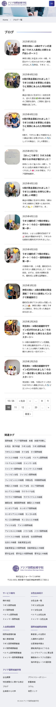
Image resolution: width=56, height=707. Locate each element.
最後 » (28, 414)
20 (36, 407)
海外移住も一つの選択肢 (41, 662)
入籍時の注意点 (37, 638)
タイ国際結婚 (8, 609)
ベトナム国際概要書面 (12, 652)
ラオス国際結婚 (9, 605)
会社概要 (6, 677)
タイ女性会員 (36, 609)
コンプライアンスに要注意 (42, 652)
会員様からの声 (9, 691)
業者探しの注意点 (38, 634)
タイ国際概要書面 (10, 648)
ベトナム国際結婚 (10, 614)
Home (5, 19)
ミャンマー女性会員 (39, 619)
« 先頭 (22, 401)
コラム (31, 686)
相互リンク (32, 691)
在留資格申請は (37, 643)
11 (15, 407)
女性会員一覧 (36, 600)
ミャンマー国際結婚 (11, 619)
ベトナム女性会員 (38, 614)
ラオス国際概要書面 (11, 643)
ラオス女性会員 (37, 605)
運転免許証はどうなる (40, 648)
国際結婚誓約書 (9, 634)
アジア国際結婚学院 (12, 669)
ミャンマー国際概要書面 (13, 657)
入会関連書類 (9, 626)
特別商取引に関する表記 (13, 681)
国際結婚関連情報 (39, 626)
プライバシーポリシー (37, 677)
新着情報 (31, 681)
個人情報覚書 (8, 638)
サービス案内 (9, 593)
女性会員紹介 (37, 593)
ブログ (5, 686)
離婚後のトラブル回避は (41, 657)
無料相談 (6, 600)
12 (22, 407)
